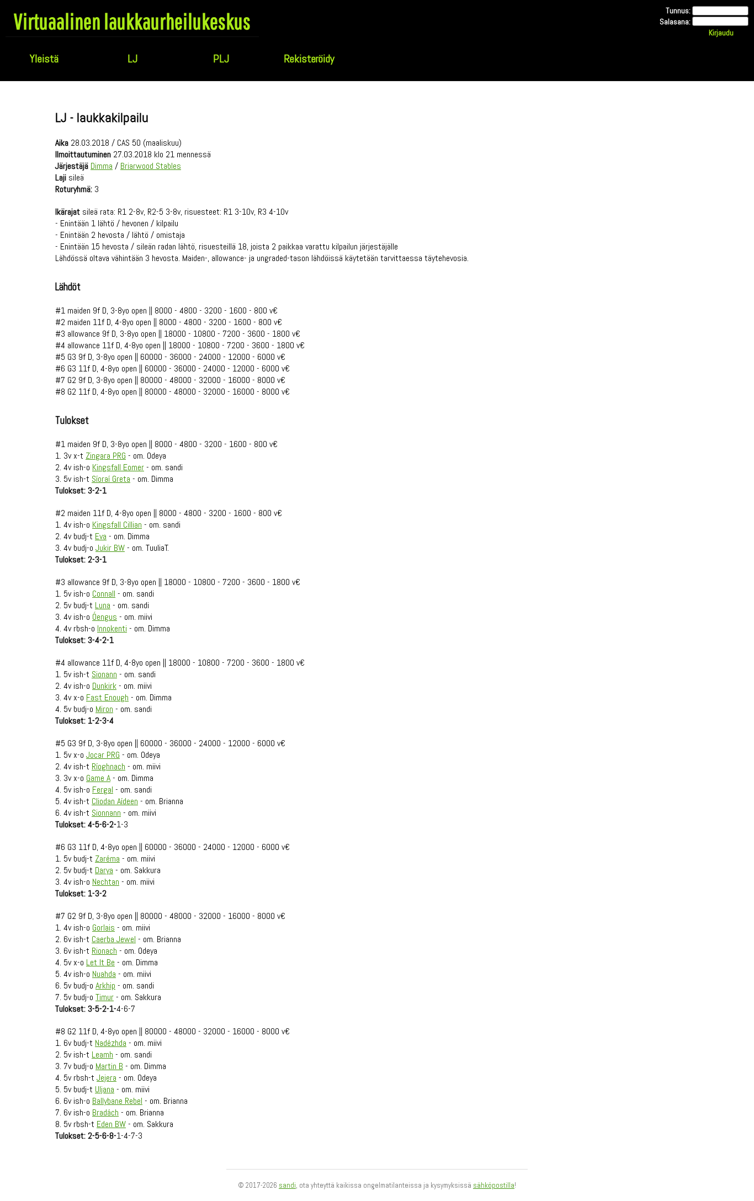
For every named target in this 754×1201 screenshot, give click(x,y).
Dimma (102, 166)
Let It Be (100, 962)
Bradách (105, 1112)
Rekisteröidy (309, 58)
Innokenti (112, 628)
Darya (104, 870)
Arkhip (105, 985)
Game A (98, 778)
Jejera (106, 1077)
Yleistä (44, 58)
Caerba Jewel (114, 939)
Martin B (109, 1066)
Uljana (104, 1089)
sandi (287, 1185)
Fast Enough (107, 697)
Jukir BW (110, 548)
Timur (104, 997)
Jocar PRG (103, 755)
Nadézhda (110, 1043)
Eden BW (111, 1124)
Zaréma (107, 858)
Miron (104, 709)
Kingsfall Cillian (117, 524)
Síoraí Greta (111, 479)
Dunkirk (104, 686)
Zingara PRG (106, 455)
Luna (102, 605)
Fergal (102, 789)
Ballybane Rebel (117, 1101)
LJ (132, 58)
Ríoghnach (108, 766)
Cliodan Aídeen (115, 801)
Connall (103, 593)
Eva (101, 536)
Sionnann (106, 813)
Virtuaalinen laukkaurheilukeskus (132, 21)
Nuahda (104, 974)
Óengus (104, 617)
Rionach (104, 950)
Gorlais (103, 927)
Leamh (102, 1054)
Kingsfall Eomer (118, 467)
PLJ (221, 58)
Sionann (104, 674)
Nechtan (105, 882)
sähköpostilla (493, 1185)
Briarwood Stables (150, 166)
